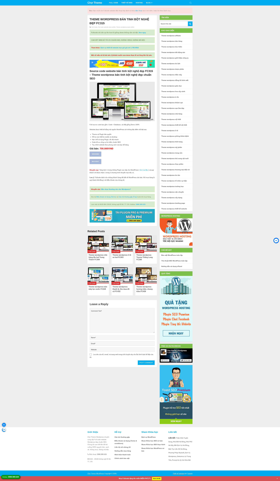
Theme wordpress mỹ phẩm (171, 147)
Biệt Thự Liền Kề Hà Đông (177, 449)
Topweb (189, 473)
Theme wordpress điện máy (171, 75)
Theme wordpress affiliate (171, 35)
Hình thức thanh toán (123, 454)
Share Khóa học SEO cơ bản (152, 441)
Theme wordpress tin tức (170, 175)
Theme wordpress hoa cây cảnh (173, 91)
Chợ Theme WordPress (96, 473)
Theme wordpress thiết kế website (174, 209)
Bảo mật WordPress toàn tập (172, 255)
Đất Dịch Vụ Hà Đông (181, 445)
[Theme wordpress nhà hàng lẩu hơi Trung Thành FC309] (98, 243)
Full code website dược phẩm (107, 27)
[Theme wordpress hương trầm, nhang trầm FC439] (146, 275)
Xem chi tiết (156, 478)
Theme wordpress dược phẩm (125, 27)
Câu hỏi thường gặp (122, 437)
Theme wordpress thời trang (172, 142)
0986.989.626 (140, 204)
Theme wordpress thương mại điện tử (175, 170)
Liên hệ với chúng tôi (123, 447)
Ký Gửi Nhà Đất (185, 460)
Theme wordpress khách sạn (172, 102)
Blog (148, 3)
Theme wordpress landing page (173, 203)
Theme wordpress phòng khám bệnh (175, 136)
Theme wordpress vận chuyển (172, 192)
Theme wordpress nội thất (171, 119)
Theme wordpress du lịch (170, 63)
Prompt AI (175, 460)
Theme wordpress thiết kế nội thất (174, 125)
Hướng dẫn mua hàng (123, 451)
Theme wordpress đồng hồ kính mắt (174, 80)
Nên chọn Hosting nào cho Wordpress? (116, 189)
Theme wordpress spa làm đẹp (172, 108)
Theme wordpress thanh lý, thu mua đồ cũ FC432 (121, 289)
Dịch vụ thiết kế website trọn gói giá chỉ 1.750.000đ (120, 48)
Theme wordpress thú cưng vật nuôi (175, 158)
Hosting (139, 3)
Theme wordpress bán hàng (171, 41)
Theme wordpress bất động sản (173, 52)
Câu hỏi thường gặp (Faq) (128, 197)
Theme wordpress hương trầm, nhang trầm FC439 (144, 289)
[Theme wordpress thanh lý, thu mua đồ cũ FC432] (122, 275)
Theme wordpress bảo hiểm (171, 47)
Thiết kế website (178, 473)
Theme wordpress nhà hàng (171, 114)
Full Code (113, 3)
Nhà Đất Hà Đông (179, 442)
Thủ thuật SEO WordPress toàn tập (174, 261)
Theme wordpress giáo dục (171, 86)
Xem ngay (142, 32)
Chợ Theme (95, 2)
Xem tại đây (144, 170)
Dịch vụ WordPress (148, 437)
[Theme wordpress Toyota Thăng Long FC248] (146, 243)
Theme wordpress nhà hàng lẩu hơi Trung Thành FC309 (98, 257)
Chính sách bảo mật (122, 458)
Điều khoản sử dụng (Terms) (106, 197)
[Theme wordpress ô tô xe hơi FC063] (122, 243)
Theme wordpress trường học (172, 186)
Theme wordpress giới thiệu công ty (174, 58)
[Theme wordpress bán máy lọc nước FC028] (98, 275)
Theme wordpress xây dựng (171, 197)
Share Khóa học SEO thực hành (153, 444)
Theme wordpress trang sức (171, 153)
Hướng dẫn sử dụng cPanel (171, 266)
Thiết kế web (126, 3)
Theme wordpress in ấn (170, 97)
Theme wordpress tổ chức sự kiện (174, 181)
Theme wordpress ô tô (169, 130)
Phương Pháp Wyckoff (176, 453)
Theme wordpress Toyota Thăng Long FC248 (144, 257)
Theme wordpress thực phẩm (172, 164)
